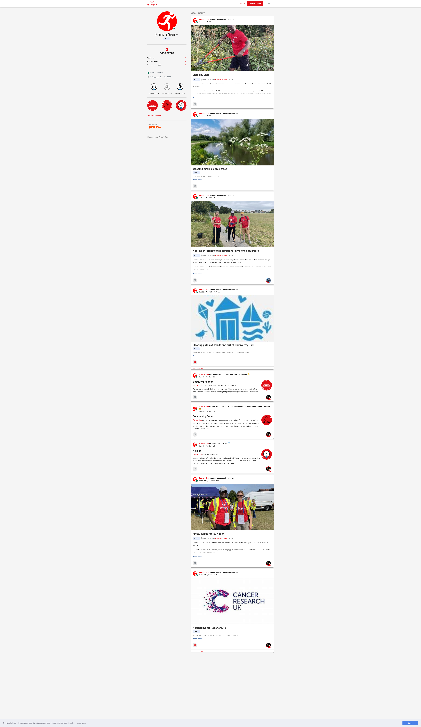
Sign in (242, 3)
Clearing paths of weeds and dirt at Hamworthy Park (223, 344)
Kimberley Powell (221, 79)
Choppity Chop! (201, 74)
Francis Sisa (204, 19)
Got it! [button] (410, 723)
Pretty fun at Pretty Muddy (208, 533)
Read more (197, 98)
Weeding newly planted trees (210, 168)
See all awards (154, 115)
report (156, 137)
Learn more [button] (81, 723)
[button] (269, 3)
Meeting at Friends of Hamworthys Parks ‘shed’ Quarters (226, 250)
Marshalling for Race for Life (209, 627)
